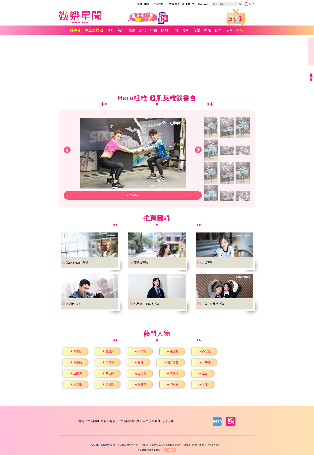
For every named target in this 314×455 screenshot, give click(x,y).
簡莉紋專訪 (141, 262)
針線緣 (75, 30)
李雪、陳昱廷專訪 (213, 303)
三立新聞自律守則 (129, 421)
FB (188, 4)
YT (194, 4)
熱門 (121, 30)
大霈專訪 (207, 262)
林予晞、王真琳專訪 (146, 303)
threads (204, 4)
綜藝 (153, 30)
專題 (207, 30)
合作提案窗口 (151, 421)
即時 (110, 30)
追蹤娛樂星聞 (175, 4)
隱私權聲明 (108, 421)
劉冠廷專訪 (73, 303)
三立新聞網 (141, 4)
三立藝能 (157, 4)
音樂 (197, 30)
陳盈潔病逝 (94, 30)
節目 (229, 30)
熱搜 (132, 30)
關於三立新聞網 (88, 421)
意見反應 (168, 421)
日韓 (175, 30)
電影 (186, 30)
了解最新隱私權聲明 (150, 449)
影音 (218, 30)
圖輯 (240, 30)
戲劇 (164, 30)
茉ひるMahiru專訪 (77, 262)
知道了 (171, 449)
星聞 (143, 30)
